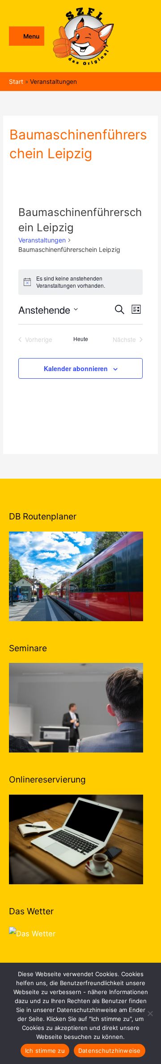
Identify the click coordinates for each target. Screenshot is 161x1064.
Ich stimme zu (45, 1050)
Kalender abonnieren (76, 368)
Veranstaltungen (42, 240)
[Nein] (149, 1013)
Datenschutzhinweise (109, 1050)
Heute (80, 338)
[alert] (80, 282)
